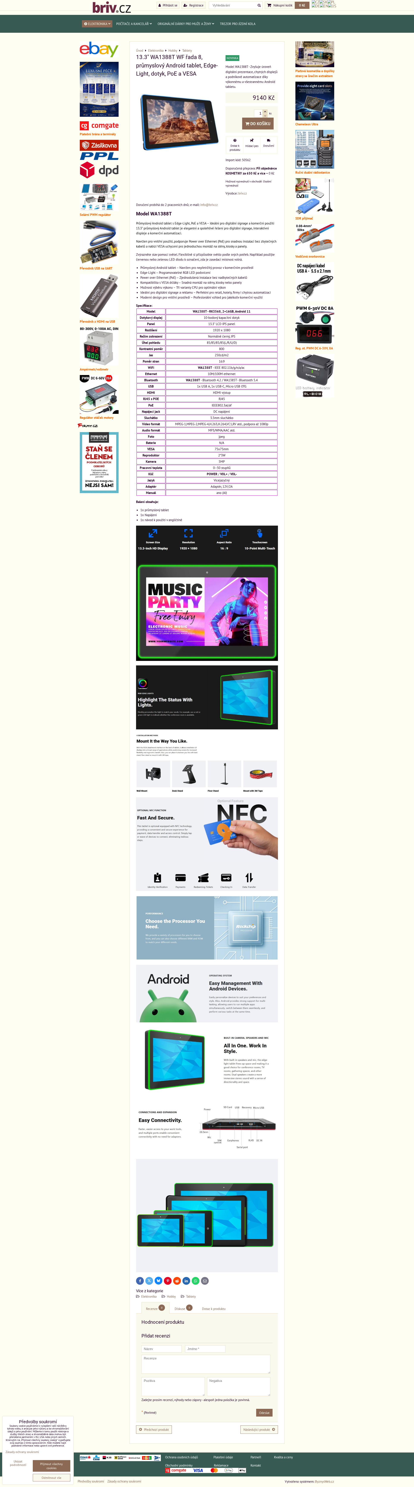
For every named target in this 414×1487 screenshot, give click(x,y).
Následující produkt (256, 1429)
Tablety (191, 1296)
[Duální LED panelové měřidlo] (99, 364)
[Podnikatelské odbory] (99, 492)
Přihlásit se (169, 5)
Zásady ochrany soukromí (124, 1481)
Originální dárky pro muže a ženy (184, 24)
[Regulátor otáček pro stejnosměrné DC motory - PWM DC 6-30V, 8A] (314, 343)
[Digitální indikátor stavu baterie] (314, 396)
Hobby (171, 1296)
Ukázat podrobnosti (18, 1463)
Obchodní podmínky (178, 1465)
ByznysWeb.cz (324, 1481)
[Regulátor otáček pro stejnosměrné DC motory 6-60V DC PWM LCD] (99, 412)
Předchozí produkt (156, 1429)
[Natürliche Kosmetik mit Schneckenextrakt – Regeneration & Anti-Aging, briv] (99, 56)
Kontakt (256, 1465)
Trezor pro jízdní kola (238, 24)
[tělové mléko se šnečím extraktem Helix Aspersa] (99, 115)
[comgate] (99, 129)
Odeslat (264, 1413)
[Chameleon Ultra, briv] (314, 119)
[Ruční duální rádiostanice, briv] (314, 167)
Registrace (196, 5)
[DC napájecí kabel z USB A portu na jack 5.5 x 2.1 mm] (314, 299)
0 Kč (302, 5)
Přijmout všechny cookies (51, 1466)
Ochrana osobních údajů (181, 1457)
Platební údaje (223, 1457)
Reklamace (221, 1465)
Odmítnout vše (51, 1478)
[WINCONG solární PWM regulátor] (99, 209)
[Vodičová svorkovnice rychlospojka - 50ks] (314, 251)
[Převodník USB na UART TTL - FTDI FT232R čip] (99, 263)
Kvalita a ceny (283, 1457)
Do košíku (259, 123)
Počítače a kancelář (132, 24)
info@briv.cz (209, 204)
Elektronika (97, 24)
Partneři (256, 1457)
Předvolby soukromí (91, 1481)
